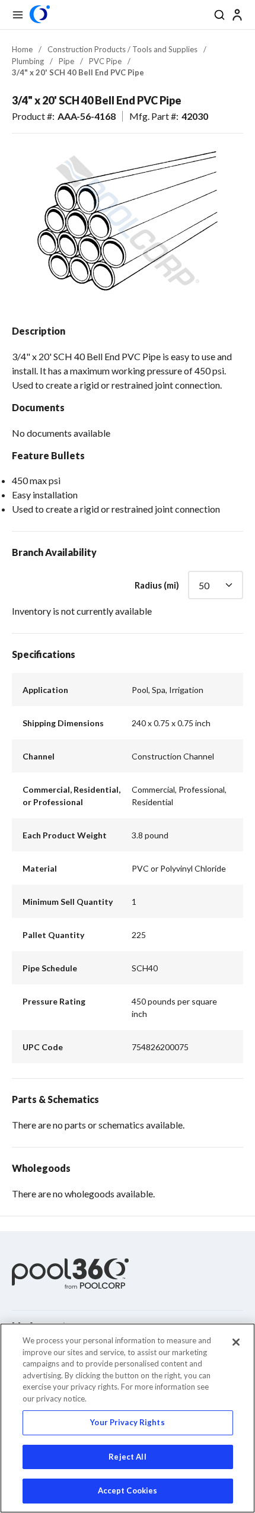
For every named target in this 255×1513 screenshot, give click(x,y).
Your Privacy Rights (127, 1422)
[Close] (236, 1342)
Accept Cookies (128, 1490)
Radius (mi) (157, 585)
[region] (127, 1418)
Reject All (127, 1456)
